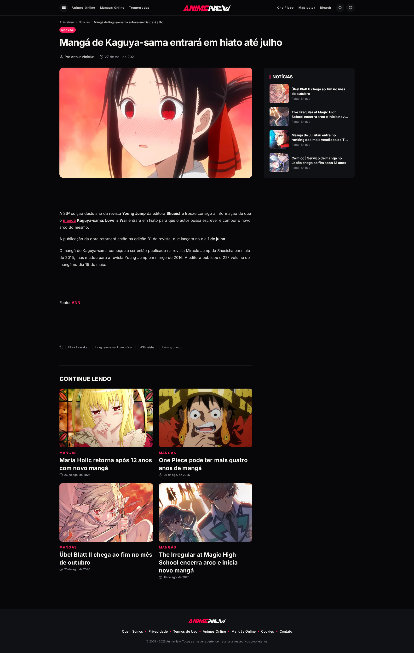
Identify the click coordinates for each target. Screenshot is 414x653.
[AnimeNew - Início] (207, 8)
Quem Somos (132, 631)
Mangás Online (112, 7)
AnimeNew (67, 22)
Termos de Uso (185, 631)
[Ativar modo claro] (350, 8)
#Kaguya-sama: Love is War (114, 347)
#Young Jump (171, 347)
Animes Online (83, 7)
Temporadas (139, 7)
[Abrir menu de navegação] (63, 8)
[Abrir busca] (340, 8)
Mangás (67, 29)
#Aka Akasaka (77, 347)
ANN (76, 302)
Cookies (267, 631)
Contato (286, 631)
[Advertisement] (309, 223)
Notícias (84, 22)
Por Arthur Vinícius (80, 57)
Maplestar (307, 7)
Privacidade (158, 631)
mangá (69, 220)
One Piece (285, 7)
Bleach (325, 7)
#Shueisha (147, 347)
